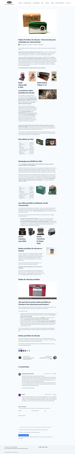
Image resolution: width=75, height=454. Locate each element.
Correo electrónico (35, 410)
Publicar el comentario (23, 435)
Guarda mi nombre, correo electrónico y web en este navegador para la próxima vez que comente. (35, 427)
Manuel (23, 394)
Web (45, 410)
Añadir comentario (22, 415)
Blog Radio (35, 44)
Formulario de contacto (26, 345)
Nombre (20, 410)
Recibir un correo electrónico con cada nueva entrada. (29, 432)
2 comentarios (40, 44)
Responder (54, 373)
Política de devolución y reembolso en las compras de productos (16, 448)
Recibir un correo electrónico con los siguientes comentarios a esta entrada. (33, 429)
